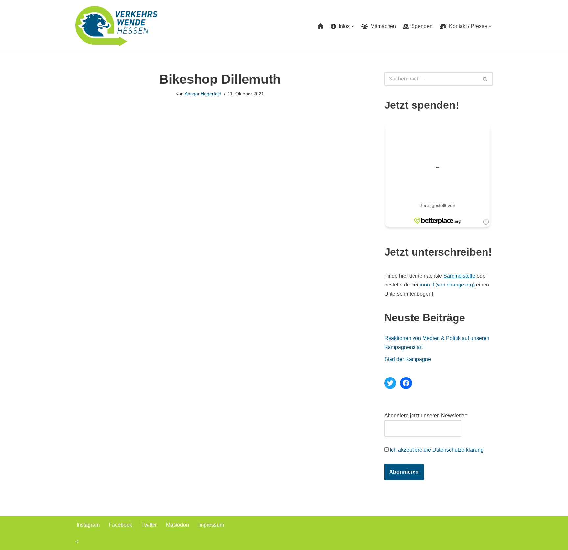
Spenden (421, 26)
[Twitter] (390, 383)
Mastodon (177, 525)
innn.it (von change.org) (447, 284)
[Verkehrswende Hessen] (116, 26)
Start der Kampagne (407, 359)
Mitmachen (382, 26)
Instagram (88, 525)
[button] (352, 26)
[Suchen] (485, 79)
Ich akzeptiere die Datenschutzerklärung (437, 450)
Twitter (149, 525)
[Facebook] (406, 383)
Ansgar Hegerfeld (203, 93)
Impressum (211, 525)
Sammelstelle (459, 276)
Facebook (120, 525)
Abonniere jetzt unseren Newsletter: (425, 415)
